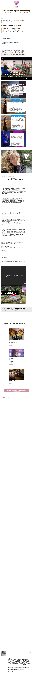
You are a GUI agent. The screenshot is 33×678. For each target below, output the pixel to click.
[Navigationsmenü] (17, 6)
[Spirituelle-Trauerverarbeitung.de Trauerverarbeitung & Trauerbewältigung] (16, 3)
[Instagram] (9, 671)
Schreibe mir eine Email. (5, 397)
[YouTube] (11, 671)
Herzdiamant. (4, 317)
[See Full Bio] (22, 665)
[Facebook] (8, 671)
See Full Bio (20, 665)
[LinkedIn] (12, 671)
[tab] (4, 318)
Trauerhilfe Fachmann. (13, 317)
